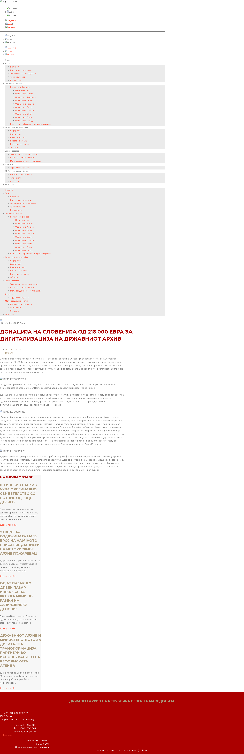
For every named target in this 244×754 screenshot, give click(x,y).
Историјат (14, 67)
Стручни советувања (19, 168)
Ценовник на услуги (19, 144)
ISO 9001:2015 (43, 744)
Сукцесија (14, 181)
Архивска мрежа (17, 77)
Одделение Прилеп (24, 104)
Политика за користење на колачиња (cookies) (122, 750)
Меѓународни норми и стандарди (25, 161)
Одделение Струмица (25, 110)
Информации (16, 131)
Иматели (9, 164)
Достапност (15, 134)
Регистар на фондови (20, 87)
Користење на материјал (16, 127)
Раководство (16, 80)
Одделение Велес (23, 117)
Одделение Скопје (24, 107)
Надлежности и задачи (20, 70)
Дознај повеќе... (8, 525)
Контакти (9, 184)
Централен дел (22, 90)
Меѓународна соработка (16, 171)
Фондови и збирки (13, 84)
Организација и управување (23, 73)
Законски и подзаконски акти (23, 154)
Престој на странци (19, 141)
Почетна (9, 60)
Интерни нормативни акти (22, 158)
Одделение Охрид (24, 121)
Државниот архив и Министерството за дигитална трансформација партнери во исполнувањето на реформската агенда (20, 650)
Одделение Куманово (25, 97)
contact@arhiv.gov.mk (24, 731)
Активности (15, 178)
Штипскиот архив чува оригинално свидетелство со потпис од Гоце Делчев (18, 493)
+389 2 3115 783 (27, 725)
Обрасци (14, 147)
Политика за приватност (37, 740)
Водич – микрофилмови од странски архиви (30, 124)
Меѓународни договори (21, 174)
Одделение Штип (23, 114)
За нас (8, 63)
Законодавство (12, 151)
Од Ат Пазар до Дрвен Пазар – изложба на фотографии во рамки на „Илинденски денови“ (16, 596)
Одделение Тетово (24, 100)
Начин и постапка (18, 137)
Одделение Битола (24, 94)
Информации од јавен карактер (32, 747)
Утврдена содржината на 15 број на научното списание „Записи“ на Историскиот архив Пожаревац (20, 542)
